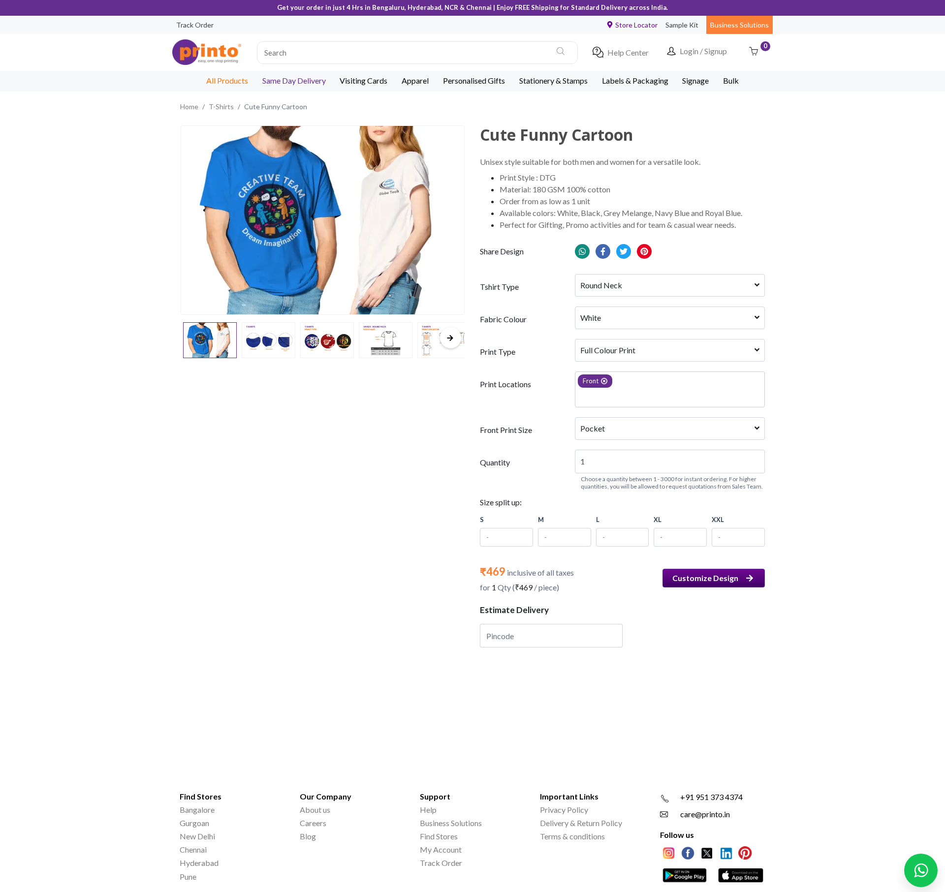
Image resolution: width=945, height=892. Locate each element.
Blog (308, 836)
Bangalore (197, 809)
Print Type (497, 351)
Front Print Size (506, 429)
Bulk (731, 80)
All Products (227, 80)
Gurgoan (194, 823)
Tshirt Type (499, 286)
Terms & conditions (572, 836)
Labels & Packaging (635, 80)
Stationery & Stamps (553, 80)
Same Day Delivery (294, 80)
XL (658, 519)
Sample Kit (681, 25)
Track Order (195, 25)
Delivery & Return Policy (581, 823)
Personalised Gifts (474, 80)
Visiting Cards (363, 80)
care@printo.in (705, 814)
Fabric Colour (503, 319)
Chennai (193, 849)
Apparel (415, 80)
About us (315, 809)
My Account (441, 849)
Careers (313, 823)
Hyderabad (199, 862)
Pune (188, 876)
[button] (417, 52)
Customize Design (705, 578)
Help (428, 809)
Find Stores (439, 836)
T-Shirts (221, 106)
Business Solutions (739, 25)
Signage (695, 80)
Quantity (495, 462)
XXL (718, 519)
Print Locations (505, 384)
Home (189, 106)
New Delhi (197, 836)
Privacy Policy (564, 809)
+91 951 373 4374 (711, 796)
